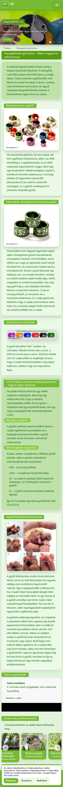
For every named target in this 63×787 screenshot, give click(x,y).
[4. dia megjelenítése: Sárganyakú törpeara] (58, 42)
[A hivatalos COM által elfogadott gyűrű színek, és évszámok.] (31, 335)
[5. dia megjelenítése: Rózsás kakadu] (60, 42)
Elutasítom (26, 780)
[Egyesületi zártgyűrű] (31, 129)
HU (4, 4)
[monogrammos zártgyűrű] (31, 226)
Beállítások (42, 780)
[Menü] (57, 5)
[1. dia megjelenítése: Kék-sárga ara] (50, 42)
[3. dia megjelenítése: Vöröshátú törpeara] (55, 42)
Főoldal (7, 48)
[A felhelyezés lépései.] (31, 546)
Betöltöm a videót (13, 698)
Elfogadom (11, 780)
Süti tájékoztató (11, 775)
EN (12, 4)
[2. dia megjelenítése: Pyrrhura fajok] (53, 42)
